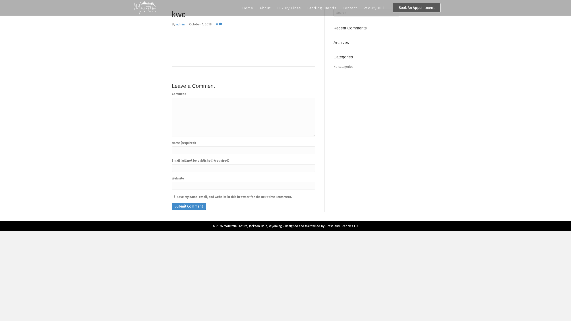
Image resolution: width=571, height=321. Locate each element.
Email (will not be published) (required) (200, 161)
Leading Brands (321, 8)
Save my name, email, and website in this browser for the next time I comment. (234, 197)
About (265, 8)
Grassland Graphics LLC (342, 226)
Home (247, 8)
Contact (350, 8)
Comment (179, 94)
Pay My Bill (374, 8)
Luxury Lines (289, 8)
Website (178, 178)
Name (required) (184, 143)
